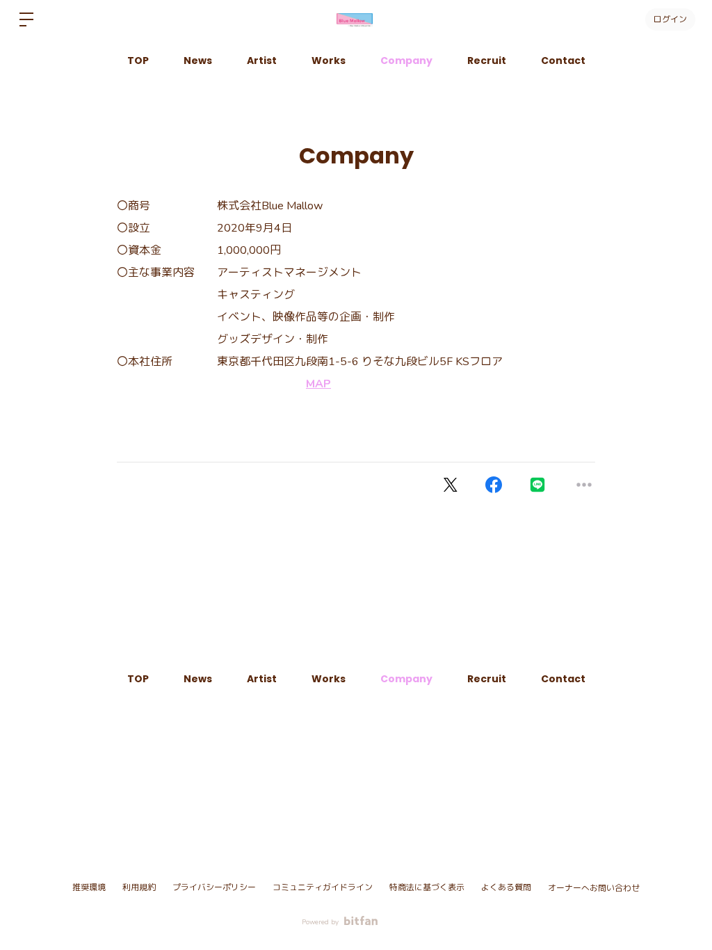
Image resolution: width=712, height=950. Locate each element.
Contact (563, 60)
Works (329, 60)
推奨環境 (89, 887)
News (198, 60)
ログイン (670, 19)
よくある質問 (506, 887)
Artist (262, 60)
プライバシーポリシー (214, 887)
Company (406, 60)
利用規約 (139, 887)
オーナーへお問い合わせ (594, 888)
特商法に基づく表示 (426, 887)
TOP (138, 60)
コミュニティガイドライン (323, 887)
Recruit (486, 60)
